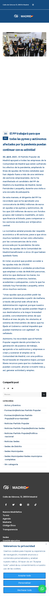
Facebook (4, 388)
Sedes (6, 537)
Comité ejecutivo (11, 540)
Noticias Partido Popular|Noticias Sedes (24, 428)
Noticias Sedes (11, 441)
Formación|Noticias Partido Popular (22, 410)
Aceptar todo (24, 575)
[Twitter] (13, 504)
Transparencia (10, 529)
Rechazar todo (24, 590)
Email (12, 388)
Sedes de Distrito (13, 446)
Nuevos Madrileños (12, 512)
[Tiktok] (35, 504)
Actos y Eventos (12, 405)
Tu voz (6, 515)
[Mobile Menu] (33, 4)
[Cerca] (46, 544)
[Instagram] (28, 504)
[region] (24, 569)
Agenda (7, 518)
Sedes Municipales (13, 451)
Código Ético (9, 525)
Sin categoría (11, 464)
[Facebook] (6, 504)
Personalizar (24, 583)
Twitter (8, 388)
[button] (42, 589)
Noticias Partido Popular (16, 423)
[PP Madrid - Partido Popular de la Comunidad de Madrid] (13, 16)
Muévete (7, 522)
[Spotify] (20, 504)
